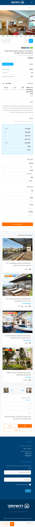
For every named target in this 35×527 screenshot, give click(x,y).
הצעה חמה (10, 276)
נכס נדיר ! (6, 276)
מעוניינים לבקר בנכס (17, 224)
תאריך (31, 170)
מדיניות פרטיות (24, 511)
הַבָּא (12, 390)
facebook (27, 453)
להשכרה (17, 350)
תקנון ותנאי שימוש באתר (14, 511)
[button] (8, 41)
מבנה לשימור (23, 47)
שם (32, 190)
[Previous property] (28, 390)
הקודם (22, 390)
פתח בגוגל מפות (7, 64)
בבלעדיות (13, 350)
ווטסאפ (16, 430)
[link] (17, 249)
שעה (32, 177)
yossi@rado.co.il (27, 451)
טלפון (31, 197)
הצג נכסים (28, 400)
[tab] (31, 41)
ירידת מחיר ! (11, 313)
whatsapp (27, 455)
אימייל (31, 204)
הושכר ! (10, 350)
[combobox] (17, 167)
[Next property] (6, 390)
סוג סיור (31, 163)
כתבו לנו (31, 211)
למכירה (28, 47)
